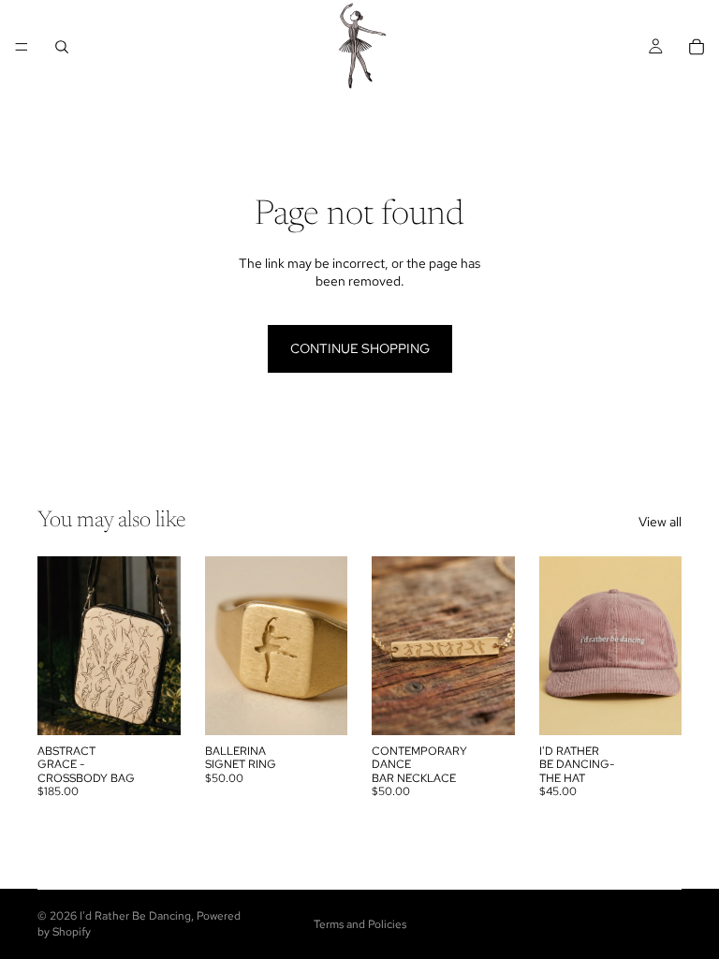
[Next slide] (160, 645)
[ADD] (152, 706)
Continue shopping (360, 348)
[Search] (61, 46)
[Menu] (21, 46)
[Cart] (696, 46)
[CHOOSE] (318, 706)
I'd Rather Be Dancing (135, 915)
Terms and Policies (360, 924)
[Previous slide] (58, 645)
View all (660, 521)
